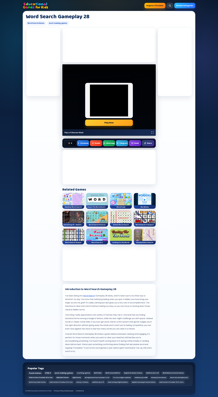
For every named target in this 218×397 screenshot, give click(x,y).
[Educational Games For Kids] (35, 5)
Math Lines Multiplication (179, 377)
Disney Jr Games (82, 382)
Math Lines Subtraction (37, 382)
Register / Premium (154, 5)
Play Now (109, 122)
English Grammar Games (133, 373)
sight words (76, 377)
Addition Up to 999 (141, 377)
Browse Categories (184, 5)
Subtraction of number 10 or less (61, 382)
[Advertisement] (43, 62)
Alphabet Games (62, 377)
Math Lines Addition (112, 373)
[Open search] (170, 5)
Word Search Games (35, 23)
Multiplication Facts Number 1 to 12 (97, 377)
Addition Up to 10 (98, 382)
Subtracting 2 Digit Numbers (118, 382)
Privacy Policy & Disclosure (63, 391)
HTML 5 (48, 373)
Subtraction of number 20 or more (171, 382)
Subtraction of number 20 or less (41, 377)
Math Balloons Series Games (173, 373)
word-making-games (58, 23)
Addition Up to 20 (152, 373)
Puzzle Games (35, 373)
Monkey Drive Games (158, 377)
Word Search (89, 295)
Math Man (98, 373)
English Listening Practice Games (143, 382)
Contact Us (80, 391)
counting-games (83, 373)
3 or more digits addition (122, 377)
